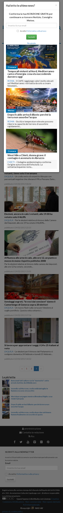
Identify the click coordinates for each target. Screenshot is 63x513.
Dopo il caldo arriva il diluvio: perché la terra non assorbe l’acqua (29, 116)
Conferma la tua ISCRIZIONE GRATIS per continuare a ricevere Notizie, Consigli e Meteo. (31, 17)
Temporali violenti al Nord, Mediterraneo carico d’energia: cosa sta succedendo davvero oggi (30, 74)
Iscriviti (31, 37)
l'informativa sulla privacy (36, 31)
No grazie (31, 43)
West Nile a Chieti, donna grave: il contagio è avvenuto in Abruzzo (26, 157)
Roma (10, 81)
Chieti (11, 162)
